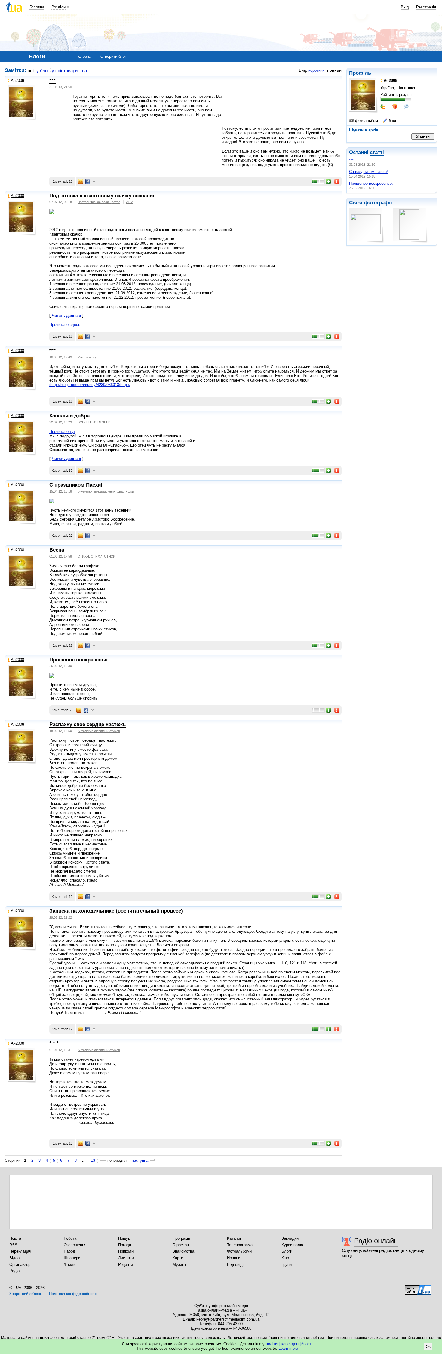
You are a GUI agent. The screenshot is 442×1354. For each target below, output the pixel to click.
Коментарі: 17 (62, 1029)
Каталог (234, 1238)
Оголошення (75, 1245)
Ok (428, 1346)
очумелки (85, 491)
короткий (316, 70)
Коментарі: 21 (62, 645)
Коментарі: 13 (62, 1143)
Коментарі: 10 (62, 896)
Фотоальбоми (239, 1251)
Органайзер (19, 1264)
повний (334, 70)
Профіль (360, 73)
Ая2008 (17, 80)
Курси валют (293, 1245)
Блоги (286, 1251)
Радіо (14, 1271)
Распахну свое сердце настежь (87, 724)
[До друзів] (383, 106)
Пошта (15, 1238)
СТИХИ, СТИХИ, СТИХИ (96, 556)
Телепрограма (240, 1245)
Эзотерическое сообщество (99, 202)
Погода (124, 1245)
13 (93, 1160)
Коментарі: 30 (62, 470)
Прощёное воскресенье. (371, 183)
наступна (140, 1160)
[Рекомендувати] (329, 181)
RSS (13, 1245)
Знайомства (183, 1251)
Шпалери (72, 1258)
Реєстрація (426, 7)
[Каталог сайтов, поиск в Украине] (418, 1287)
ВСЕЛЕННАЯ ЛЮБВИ (94, 422)
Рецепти (125, 1264)
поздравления (104, 491)
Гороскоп (181, 1245)
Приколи (126, 1251)
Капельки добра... (71, 416)
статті (377, 152)
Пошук (124, 1238)
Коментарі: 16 (62, 336)
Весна (56, 550)
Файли (69, 1264)
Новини (233, 1258)
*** (351, 160)
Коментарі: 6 (61, 710)
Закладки (290, 1238)
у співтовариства (69, 70)
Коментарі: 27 (62, 535)
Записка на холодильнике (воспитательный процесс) (116, 911)
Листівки (126, 1258)
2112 (129, 202)
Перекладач (20, 1251)
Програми (181, 1238)
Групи (286, 1264)
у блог (42, 70)
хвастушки (125, 491)
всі (30, 70)
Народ (69, 1251)
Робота (70, 1238)
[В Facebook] (87, 181)
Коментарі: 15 (62, 181)
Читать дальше (66, 315)
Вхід (405, 7)
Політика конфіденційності (73, 1293)
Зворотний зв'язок (25, 1293)
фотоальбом (366, 120)
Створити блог (113, 56)
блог (393, 120)
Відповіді (235, 1264)
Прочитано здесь (64, 324)
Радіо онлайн (376, 1241)
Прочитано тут (62, 431)
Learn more (288, 1348)
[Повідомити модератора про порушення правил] (337, 181)
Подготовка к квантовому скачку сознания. (103, 196)
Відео (14, 1258)
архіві (374, 130)
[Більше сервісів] (94, 181)
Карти (178, 1258)
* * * (54, 1043)
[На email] (80, 181)
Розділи (58, 7)
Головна (36, 7)
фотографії (378, 203)
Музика (179, 1264)
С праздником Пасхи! (368, 171)
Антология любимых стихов (99, 731)
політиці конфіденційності (289, 1344)
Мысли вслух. (88, 357)
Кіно (285, 1258)
